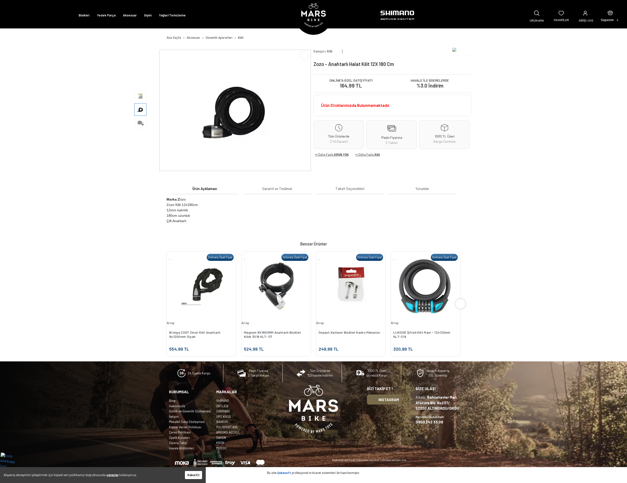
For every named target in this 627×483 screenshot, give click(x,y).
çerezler (112, 475)
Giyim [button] (148, 15)
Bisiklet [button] (84, 15)
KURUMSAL (179, 391)
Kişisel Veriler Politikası (185, 427)
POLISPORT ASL (227, 427)
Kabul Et (193, 475)
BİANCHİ (222, 422)
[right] (460, 303)
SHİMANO (222, 401)
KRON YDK (341, 154)
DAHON (221, 438)
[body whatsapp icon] (10, 461)
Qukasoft (284, 473)
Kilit (377, 154)
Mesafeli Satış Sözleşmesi (187, 422)
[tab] (205, 188)
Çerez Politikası (180, 432)
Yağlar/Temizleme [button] (172, 15)
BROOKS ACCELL (228, 432)
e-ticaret (315, 473)
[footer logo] (313, 409)
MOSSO (221, 448)
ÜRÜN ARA (537, 20)
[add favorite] (170, 257)
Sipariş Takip (178, 443)
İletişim (174, 417)
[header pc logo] (313, 15)
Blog (172, 401)
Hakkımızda (177, 406)
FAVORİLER (561, 20)
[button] (610, 15)
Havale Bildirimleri (181, 448)
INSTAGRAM (388, 399)
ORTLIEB (222, 406)
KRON (220, 443)
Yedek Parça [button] (106, 15)
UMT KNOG (223, 417)
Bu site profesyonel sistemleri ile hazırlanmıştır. (313, 473)
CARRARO (223, 411)
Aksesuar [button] (130, 15)
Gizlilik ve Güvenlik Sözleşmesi (190, 411)
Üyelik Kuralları (179, 438)
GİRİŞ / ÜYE (586, 20)
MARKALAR (226, 391)
